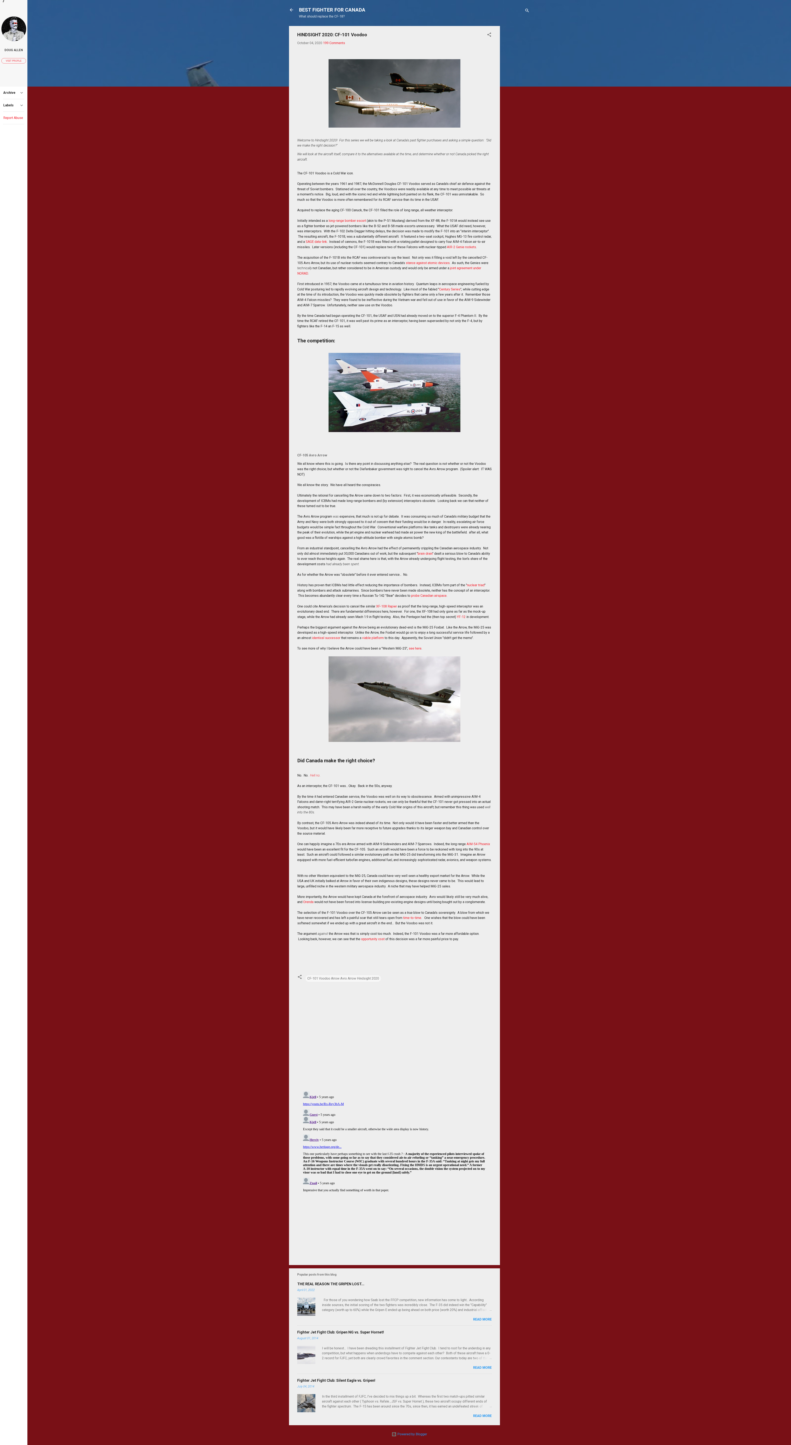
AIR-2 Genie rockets (461, 247)
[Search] (527, 11)
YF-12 (461, 617)
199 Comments (334, 43)
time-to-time (412, 918)
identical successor (326, 638)
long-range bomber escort (347, 221)
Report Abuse (13, 118)
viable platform (373, 638)
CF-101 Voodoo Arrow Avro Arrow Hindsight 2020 (343, 978)
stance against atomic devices (428, 263)
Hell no (315, 775)
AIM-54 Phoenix (478, 844)
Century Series (449, 289)
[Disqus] (394, 1035)
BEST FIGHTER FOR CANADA (332, 10)
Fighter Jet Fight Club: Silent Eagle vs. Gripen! (336, 1380)
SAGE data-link (316, 242)
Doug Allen (14, 50)
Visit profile (14, 60)
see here (415, 648)
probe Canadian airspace (429, 596)
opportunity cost (373, 939)
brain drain (425, 554)
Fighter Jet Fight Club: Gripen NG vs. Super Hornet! (340, 1332)
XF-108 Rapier (386, 606)
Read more (482, 1319)
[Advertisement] (516, 88)
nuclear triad (475, 585)
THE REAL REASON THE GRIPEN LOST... (330, 1284)
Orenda (308, 902)
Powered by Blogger (412, 1434)
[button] (489, 35)
